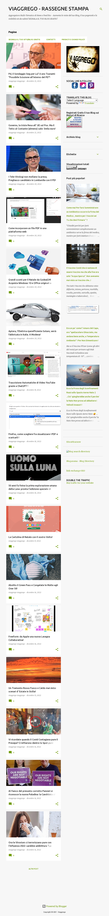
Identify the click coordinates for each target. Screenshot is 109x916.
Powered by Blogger (56, 906)
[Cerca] (101, 9)
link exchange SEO (75, 470)
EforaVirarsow (73, 442)
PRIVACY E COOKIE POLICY (73, 39)
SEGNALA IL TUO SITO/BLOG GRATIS (24, 39)
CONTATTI (50, 39)
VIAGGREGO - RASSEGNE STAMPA (49, 8)
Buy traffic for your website (80, 483)
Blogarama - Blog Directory (80, 461)
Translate (89, 103)
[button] (57, 87)
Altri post (33, 869)
